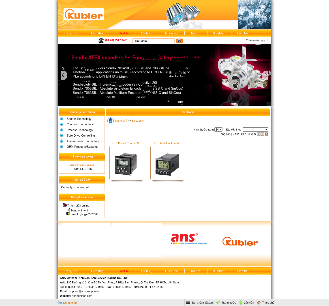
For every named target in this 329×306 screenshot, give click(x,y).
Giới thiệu (98, 33)
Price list (171, 33)
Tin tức (195, 33)
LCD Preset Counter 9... (126, 143)
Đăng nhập (70, 302)
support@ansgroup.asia (81, 165)
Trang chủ (71, 33)
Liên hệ (242, 33)
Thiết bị (123, 33)
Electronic (138, 120)
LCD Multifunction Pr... (167, 143)
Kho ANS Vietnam (77, 40)
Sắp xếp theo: (233, 129)
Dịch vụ (146, 33)
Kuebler (218, 33)
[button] (181, 41)
